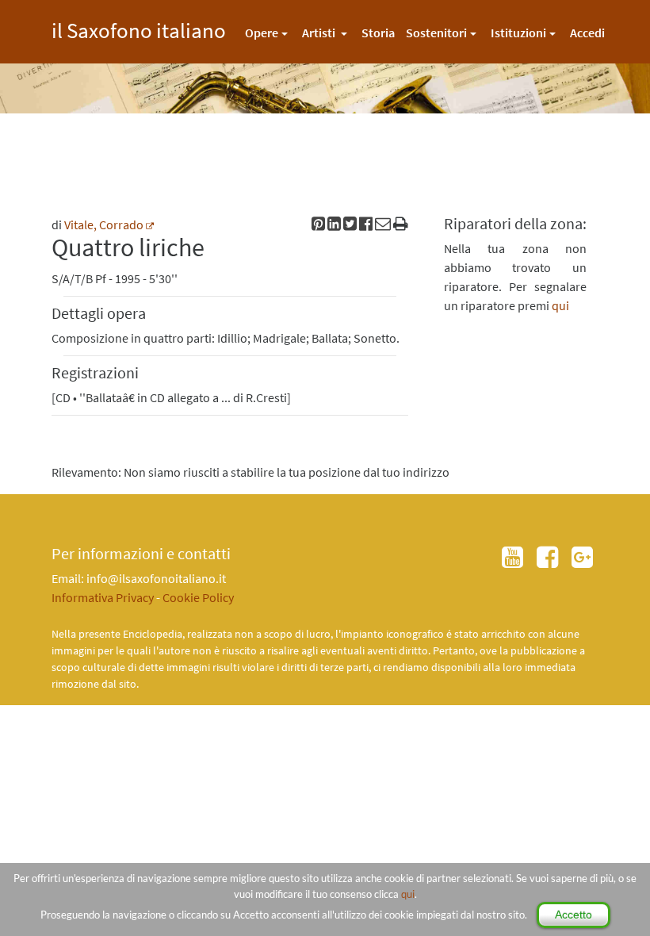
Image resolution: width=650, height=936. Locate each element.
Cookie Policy (198, 597)
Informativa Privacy (103, 597)
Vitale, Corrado (103, 224)
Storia (378, 32)
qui (408, 894)
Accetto (573, 914)
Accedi (587, 32)
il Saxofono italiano (139, 28)
